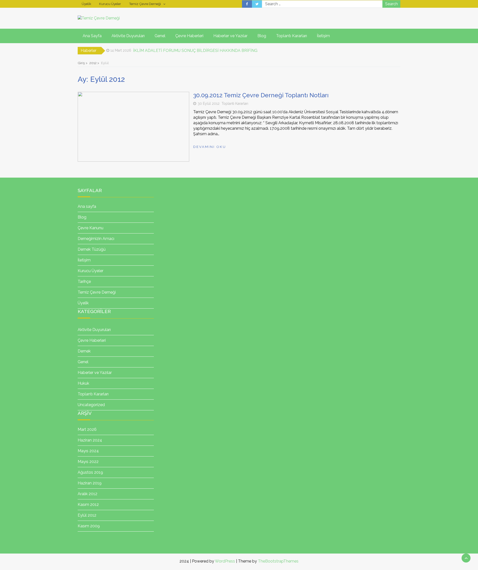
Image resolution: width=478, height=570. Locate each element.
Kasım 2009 (89, 526)
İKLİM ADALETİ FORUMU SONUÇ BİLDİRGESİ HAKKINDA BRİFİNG (195, 47)
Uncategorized (91, 404)
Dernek (84, 351)
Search (391, 3)
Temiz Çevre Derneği (145, 4)
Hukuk (83, 383)
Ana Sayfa (92, 35)
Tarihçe (84, 281)
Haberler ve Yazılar (230, 35)
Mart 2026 (87, 429)
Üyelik (86, 4)
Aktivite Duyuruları (128, 35)
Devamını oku (209, 147)
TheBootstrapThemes (278, 561)
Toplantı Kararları (291, 35)
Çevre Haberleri (189, 35)
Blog (261, 35)
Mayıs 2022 (88, 461)
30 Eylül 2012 (209, 104)
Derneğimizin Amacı (96, 238)
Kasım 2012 (88, 504)
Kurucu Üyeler (110, 4)
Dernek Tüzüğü (92, 249)
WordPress (225, 561)
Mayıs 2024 (88, 451)
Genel (160, 35)
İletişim (323, 35)
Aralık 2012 (87, 493)
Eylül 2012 (87, 515)
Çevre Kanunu (90, 228)
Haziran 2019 (90, 483)
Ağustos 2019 (90, 472)
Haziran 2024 (90, 440)
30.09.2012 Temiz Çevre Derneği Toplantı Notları (261, 95)
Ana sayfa (87, 206)
